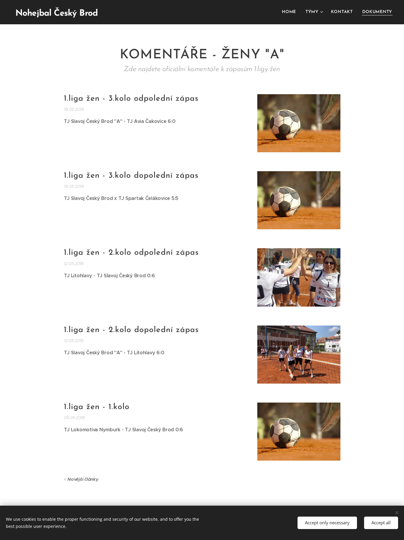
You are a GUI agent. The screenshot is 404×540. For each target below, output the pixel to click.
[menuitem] (290, 12)
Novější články (82, 479)
